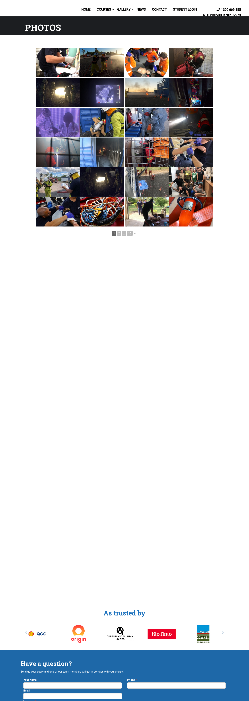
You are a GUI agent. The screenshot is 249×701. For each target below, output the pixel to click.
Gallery (124, 9)
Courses (104, 9)
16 (129, 233)
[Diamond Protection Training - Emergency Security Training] (31, 9)
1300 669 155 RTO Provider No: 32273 (222, 12)
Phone (132, 679)
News (141, 9)
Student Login (185, 9)
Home (86, 9)
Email (27, 690)
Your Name (30, 679)
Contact (159, 9)
